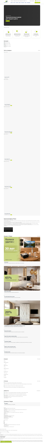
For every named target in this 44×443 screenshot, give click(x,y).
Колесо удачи (6, 262)
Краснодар (34, 440)
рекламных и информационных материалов (15, 435)
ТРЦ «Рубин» (6, 403)
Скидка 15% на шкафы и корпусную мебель (10, 336)
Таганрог (34, 441)
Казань (29, 440)
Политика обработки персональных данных (9, 415)
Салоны (8, 409)
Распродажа (28, 2)
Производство (18, 409)
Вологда (17, 440)
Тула (37, 441)
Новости (21, 409)
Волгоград (14, 440)
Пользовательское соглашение (7, 416)
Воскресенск (21, 440)
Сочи (27, 441)
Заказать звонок (37, 2)
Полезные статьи (24, 409)
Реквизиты (10, 409)
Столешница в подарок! (7, 341)
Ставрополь (29, 441)
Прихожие (22, 2)
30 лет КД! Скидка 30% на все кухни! (9, 296)
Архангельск (3, 440)
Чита (40, 441)
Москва (39, 440)
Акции (14, 408)
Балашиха (6, 440)
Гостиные (16, 2)
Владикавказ (11, 440)
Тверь (36, 441)
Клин (32, 440)
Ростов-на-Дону (17, 441)
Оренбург (13, 441)
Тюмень (39, 441)
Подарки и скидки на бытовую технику (10, 346)
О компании (5, 409)
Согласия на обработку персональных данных (11, 434)
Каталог (12, 2)
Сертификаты (13, 409)
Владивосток (8, 440)
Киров (31, 440)
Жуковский (27, 440)
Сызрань (32, 441)
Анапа (1, 440)
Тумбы (25, 2)
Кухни (14, 2)
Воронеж (19, 440)
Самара (20, 441)
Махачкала (37, 440)
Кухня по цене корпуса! (7, 291)
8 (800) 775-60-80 (6, 417)
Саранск (26, 441)
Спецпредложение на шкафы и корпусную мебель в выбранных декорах (14, 325)
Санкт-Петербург (23, 441)
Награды (16, 409)
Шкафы (20, 2)
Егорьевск (24, 440)
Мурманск (41, 440)
